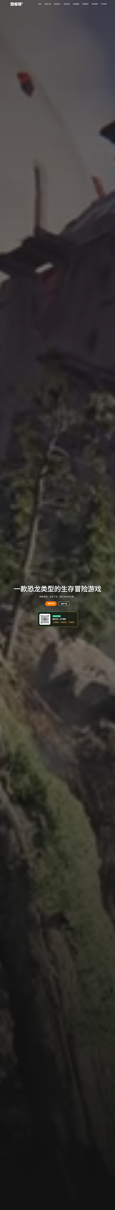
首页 (39, 4)
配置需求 (85, 4)
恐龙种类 (67, 4)
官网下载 (51, 604)
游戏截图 (76, 4)
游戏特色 (57, 4)
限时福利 (95, 4)
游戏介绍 (48, 4)
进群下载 (64, 604)
